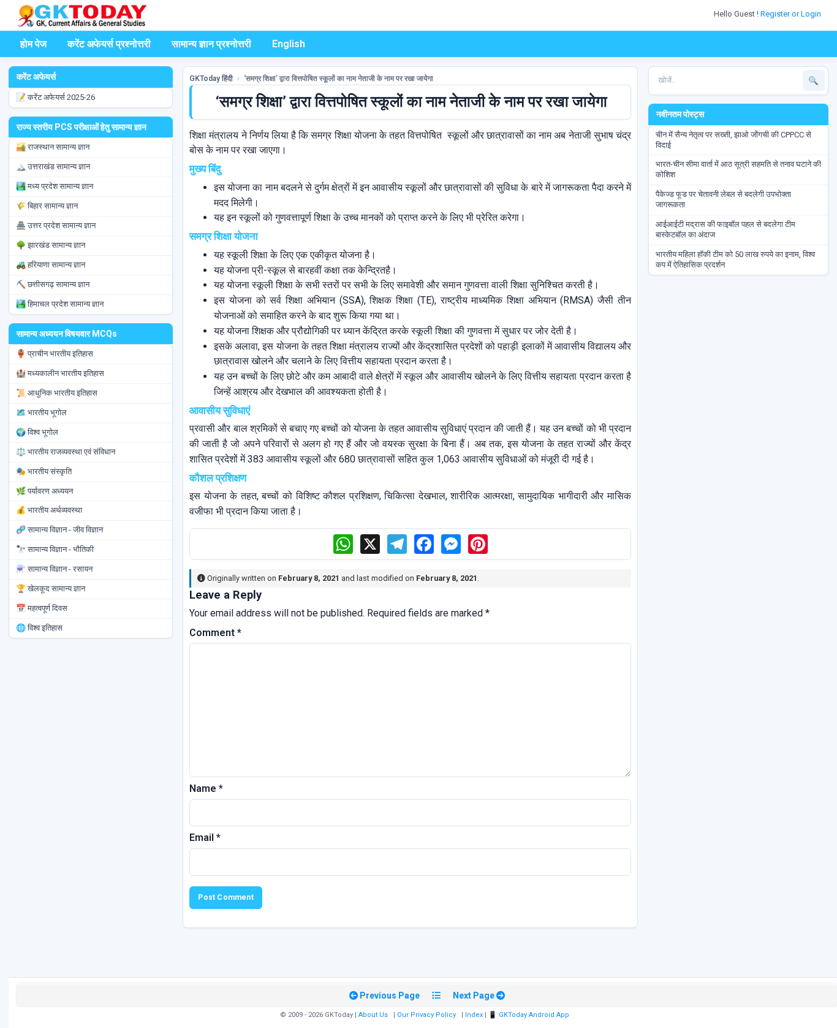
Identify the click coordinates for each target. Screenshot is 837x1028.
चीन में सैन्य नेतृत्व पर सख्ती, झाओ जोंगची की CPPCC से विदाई (733, 140)
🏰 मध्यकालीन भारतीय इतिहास (60, 373)
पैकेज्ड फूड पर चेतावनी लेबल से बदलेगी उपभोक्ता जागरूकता (723, 199)
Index (474, 1015)
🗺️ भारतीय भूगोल (41, 412)
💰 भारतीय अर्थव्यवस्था (49, 510)
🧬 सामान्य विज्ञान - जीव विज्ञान (59, 529)
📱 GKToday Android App (529, 1015)
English (288, 44)
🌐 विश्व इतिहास (39, 627)
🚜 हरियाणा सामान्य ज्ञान (50, 264)
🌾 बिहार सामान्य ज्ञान (47, 205)
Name (206, 788)
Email (205, 837)
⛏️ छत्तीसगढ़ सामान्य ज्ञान (52, 284)
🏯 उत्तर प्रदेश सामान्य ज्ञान (56, 225)
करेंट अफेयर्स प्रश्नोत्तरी (109, 44)
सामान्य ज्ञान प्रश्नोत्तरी (211, 44)
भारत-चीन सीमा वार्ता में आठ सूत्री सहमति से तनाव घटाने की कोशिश (738, 169)
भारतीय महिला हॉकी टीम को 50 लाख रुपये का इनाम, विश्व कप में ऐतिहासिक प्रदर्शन (735, 259)
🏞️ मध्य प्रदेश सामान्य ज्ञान (54, 186)
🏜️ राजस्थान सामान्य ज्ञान (52, 147)
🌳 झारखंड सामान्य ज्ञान (50, 245)
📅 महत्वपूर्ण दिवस (41, 608)
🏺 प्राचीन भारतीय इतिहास (54, 353)
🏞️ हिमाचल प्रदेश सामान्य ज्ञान (60, 304)
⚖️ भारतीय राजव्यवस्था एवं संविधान (65, 451)
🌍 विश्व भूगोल (37, 432)
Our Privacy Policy (426, 1015)
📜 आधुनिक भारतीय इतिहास (56, 392)
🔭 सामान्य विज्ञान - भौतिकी (55, 549)
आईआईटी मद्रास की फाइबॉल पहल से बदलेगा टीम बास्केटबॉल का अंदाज (725, 229)
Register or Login (791, 13)
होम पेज (33, 44)
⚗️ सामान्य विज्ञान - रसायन (54, 568)
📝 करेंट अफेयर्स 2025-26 (55, 97)
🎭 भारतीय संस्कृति (44, 471)
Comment (215, 633)
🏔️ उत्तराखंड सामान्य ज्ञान (53, 166)
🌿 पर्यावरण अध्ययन (44, 491)
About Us (373, 1015)
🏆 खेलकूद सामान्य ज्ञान (50, 588)
